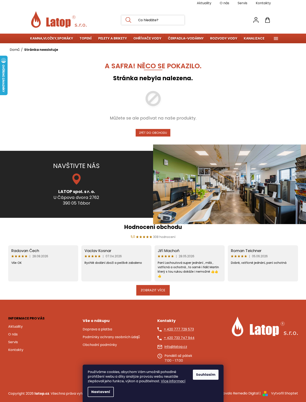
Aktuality (204, 3)
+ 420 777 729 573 (179, 329)
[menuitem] (51, 38)
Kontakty (263, 3)
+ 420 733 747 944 (179, 338)
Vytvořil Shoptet (284, 393)
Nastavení (100, 391)
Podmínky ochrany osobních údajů (111, 337)
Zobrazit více (153, 290)
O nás (224, 3)
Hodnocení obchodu (153, 227)
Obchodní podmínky (100, 345)
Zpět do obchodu (153, 133)
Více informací (173, 381)
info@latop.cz (175, 346)
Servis (242, 3)
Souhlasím (205, 374)
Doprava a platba (97, 329)
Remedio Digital (246, 393)
